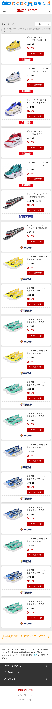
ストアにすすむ (35, 53)
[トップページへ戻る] (26, 10)
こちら (35, 655)
